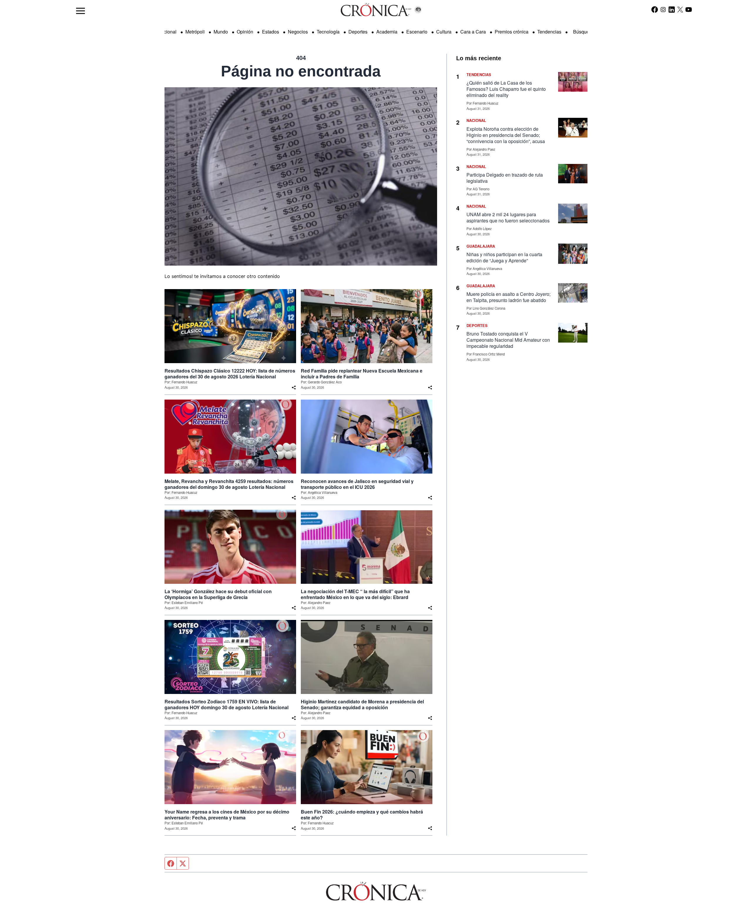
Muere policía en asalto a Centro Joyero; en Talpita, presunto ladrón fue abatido (508, 297)
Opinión (245, 31)
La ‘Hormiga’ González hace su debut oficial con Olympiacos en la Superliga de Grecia (218, 594)
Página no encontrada (301, 71)
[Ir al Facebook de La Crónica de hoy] (654, 9)
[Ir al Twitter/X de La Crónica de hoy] (680, 9)
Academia (386, 31)
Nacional (167, 31)
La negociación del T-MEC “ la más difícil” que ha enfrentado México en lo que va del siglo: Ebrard (355, 594)
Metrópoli (195, 31)
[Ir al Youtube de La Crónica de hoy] (688, 9)
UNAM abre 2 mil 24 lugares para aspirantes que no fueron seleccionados (508, 217)
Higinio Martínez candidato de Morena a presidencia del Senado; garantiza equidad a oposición (362, 704)
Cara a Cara (473, 31)
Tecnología (328, 31)
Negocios (298, 31)
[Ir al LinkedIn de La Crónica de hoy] (671, 9)
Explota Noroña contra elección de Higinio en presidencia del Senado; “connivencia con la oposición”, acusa (505, 135)
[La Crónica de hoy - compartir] (293, 387)
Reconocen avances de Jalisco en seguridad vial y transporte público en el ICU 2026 (357, 484)
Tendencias (549, 31)
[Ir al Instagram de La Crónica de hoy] (663, 9)
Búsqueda (584, 31)
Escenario (416, 31)
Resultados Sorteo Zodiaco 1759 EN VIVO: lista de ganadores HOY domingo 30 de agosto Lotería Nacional (226, 704)
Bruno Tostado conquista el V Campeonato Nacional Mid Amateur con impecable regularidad (508, 339)
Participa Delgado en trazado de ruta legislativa (504, 177)
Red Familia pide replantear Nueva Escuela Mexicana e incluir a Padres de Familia (361, 374)
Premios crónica (511, 31)
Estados (270, 31)
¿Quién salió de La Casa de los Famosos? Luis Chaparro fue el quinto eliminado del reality (506, 88)
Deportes (357, 31)
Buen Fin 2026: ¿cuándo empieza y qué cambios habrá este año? (362, 815)
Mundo (221, 31)
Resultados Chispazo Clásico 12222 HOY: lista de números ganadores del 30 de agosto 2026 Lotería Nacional (229, 374)
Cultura (443, 31)
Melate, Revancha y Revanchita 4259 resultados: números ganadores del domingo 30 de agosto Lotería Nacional (228, 484)
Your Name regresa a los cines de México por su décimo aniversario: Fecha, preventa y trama (226, 815)
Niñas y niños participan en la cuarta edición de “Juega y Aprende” (504, 257)
